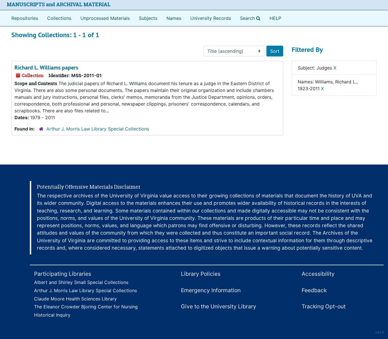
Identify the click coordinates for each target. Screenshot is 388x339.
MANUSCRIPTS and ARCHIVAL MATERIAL (58, 4)
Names (173, 18)
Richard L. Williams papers (46, 67)
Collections (59, 18)
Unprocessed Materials (105, 18)
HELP (275, 18)
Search (251, 18)
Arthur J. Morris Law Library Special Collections (97, 129)
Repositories (24, 18)
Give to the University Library (218, 306)
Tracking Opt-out (324, 306)
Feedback (314, 290)
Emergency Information (211, 290)
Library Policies (200, 273)
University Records (210, 18)
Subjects (148, 18)
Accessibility (318, 273)
